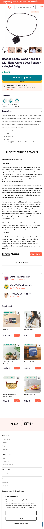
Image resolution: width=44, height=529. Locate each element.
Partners (4, 449)
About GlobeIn (6, 439)
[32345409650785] (38, 368)
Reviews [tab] (6, 254)
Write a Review (35, 254)
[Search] (33, 7)
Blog (3, 446)
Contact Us (5, 461)
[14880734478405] (17, 368)
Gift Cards (5, 474)
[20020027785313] (17, 400)
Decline (21, 518)
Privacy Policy (30, 507)
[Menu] (3, 7)
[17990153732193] (17, 335)
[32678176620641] (38, 335)
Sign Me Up (5, 443)
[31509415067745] (38, 400)
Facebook (5, 483)
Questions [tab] (15, 254)
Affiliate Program (7, 465)
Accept (21, 513)
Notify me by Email (22, 78)
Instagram (5, 486)
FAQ (3, 458)
